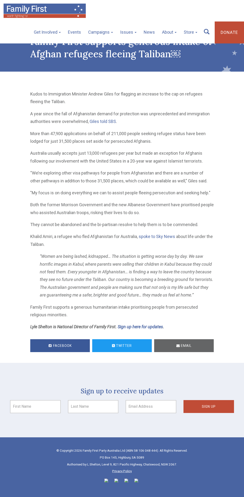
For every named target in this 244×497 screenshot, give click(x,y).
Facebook (62, 346)
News (149, 32)
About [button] (168, 32)
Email (186, 346)
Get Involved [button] (46, 32)
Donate (229, 32)
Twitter (123, 346)
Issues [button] (127, 32)
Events (74, 32)
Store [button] (189, 32)
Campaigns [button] (99, 32)
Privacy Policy (122, 471)
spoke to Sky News (157, 236)
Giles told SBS (103, 121)
